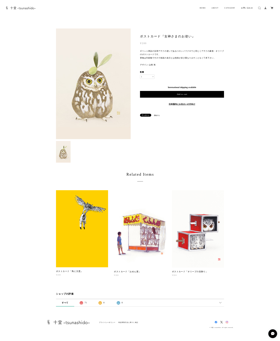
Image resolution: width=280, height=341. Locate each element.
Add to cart (182, 94)
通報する (157, 115)
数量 (142, 72)
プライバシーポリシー (107, 322)
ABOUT (214, 8)
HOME (203, 8)
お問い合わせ (247, 8)
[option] (93, 83)
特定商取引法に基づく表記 (128, 322)
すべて (65, 303)
